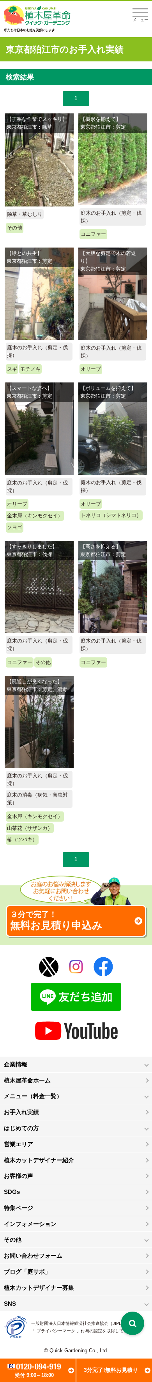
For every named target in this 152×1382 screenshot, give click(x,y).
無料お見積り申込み (56, 920)
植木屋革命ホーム (27, 1080)
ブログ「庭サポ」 (27, 1271)
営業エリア (18, 1144)
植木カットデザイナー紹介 (39, 1160)
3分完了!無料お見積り (111, 1370)
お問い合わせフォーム (33, 1255)
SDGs (12, 1191)
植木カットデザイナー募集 (39, 1287)
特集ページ (18, 1207)
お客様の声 (18, 1175)
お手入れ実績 (21, 1112)
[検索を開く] (132, 1323)
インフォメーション (30, 1223)
